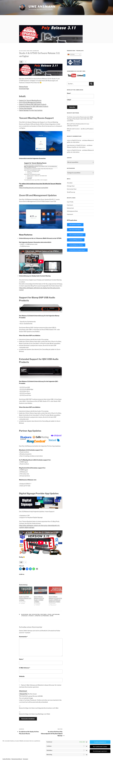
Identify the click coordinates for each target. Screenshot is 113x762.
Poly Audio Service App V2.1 (75, 224)
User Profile (70, 202)
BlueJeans (24, 614)
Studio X (31, 615)
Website (21, 676)
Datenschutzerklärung (16, 759)
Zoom (51, 615)
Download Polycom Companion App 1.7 (77, 250)
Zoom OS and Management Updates (30, 102)
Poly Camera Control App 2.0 (75, 229)
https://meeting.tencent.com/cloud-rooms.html (33, 187)
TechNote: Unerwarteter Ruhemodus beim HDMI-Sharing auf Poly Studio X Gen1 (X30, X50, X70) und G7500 (80, 118)
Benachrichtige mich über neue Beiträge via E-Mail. (34, 714)
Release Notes (23, 86)
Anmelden (69, 183)
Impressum (25, 759)
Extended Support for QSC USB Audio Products (33, 106)
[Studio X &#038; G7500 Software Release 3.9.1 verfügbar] (25, 590)
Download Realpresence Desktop (76, 244)
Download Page (24, 88)
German (72, 54)
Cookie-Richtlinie (7, 759)
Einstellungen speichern (100, 751)
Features (43, 614)
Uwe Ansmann (42, 6)
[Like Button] (21, 61)
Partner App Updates (25, 108)
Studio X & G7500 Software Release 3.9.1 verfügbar (25, 598)
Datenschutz (70, 208)
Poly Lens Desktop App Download (76, 234)
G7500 (50, 614)
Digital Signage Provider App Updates (30, 110)
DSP (30, 614)
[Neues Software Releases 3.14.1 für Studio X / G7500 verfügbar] (40, 590)
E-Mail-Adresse (24, 668)
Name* (69, 93)
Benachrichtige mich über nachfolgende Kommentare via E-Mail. (38, 708)
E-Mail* (69, 99)
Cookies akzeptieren (100, 742)
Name (21, 659)
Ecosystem (36, 614)
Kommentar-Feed (71, 189)
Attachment (23, 691)
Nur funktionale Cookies (100, 746)
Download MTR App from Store (75, 239)
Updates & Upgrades (42, 615)
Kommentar (23, 636)
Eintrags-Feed (70, 186)
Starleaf (24, 615)
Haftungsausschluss (72, 211)
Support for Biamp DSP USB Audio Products (32, 104)
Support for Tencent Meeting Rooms (30, 100)
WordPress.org (71, 192)
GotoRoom (56, 614)
